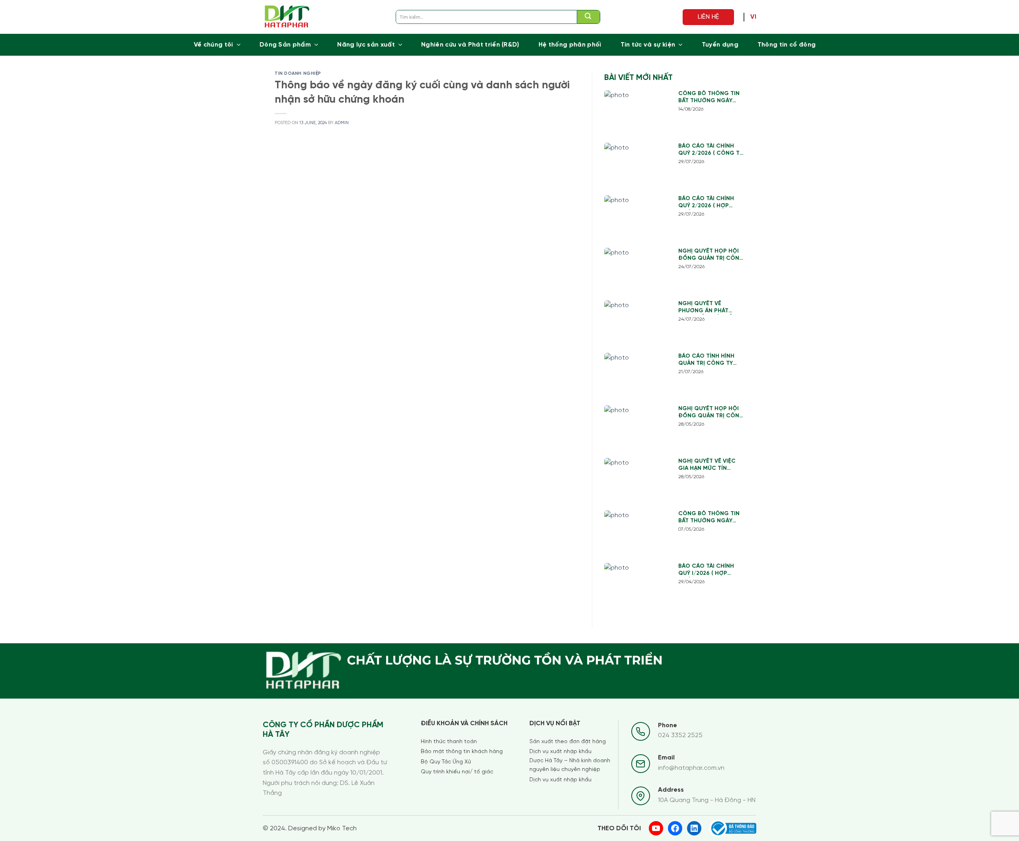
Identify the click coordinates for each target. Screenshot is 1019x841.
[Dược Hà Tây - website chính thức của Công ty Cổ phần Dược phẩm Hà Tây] (287, 17)
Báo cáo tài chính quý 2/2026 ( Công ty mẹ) (710, 150)
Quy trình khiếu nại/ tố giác (457, 772)
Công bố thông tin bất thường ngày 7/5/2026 (709, 518)
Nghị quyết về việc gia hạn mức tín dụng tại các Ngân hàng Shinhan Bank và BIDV (707, 465)
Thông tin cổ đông (786, 44)
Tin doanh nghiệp (298, 73)
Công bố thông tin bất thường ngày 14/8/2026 (709, 98)
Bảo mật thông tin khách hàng (462, 752)
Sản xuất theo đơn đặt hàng (567, 742)
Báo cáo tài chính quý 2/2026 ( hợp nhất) (706, 203)
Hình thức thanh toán (449, 742)
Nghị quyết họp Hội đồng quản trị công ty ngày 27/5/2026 (711, 413)
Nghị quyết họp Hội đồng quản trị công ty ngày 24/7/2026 (711, 255)
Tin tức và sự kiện (648, 44)
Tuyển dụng (720, 44)
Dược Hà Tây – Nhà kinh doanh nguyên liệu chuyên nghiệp (569, 765)
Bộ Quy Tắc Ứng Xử (446, 762)
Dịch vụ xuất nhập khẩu (560, 752)
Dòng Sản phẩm (285, 44)
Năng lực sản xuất (365, 44)
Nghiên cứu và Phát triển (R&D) (470, 44)
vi (753, 17)
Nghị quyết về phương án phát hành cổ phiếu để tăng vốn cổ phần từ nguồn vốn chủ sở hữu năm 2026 (711, 308)
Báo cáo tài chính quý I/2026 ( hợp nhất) (706, 570)
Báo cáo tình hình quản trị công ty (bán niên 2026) (706, 360)
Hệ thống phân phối (570, 44)
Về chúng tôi (213, 44)
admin (342, 123)
